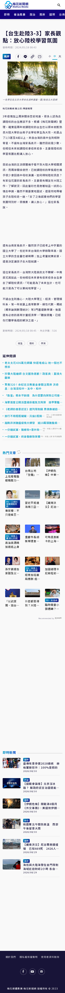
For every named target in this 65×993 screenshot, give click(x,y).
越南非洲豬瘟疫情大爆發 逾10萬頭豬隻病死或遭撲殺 (32, 423)
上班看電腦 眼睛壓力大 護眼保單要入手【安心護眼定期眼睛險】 (12, 478)
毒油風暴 (20, 14)
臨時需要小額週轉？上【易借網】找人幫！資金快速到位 (52, 607)
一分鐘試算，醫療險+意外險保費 (23, 430)
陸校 (32, 343)
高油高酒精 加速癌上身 (12, 545)
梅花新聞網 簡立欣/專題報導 (17, 108)
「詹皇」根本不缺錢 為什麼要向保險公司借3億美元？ (33, 395)
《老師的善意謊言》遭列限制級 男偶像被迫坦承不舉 (32, 409)
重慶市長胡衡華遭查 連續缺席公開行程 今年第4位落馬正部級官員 (32, 539)
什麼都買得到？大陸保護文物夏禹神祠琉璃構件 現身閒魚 (32, 603)
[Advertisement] (33, 693)
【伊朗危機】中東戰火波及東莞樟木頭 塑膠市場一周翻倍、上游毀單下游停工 (52, 473)
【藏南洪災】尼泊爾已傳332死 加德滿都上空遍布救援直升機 (52, 505)
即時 (7, 14)
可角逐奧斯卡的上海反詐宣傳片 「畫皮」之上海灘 (52, 539)
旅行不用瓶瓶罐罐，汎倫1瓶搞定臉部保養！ (25, 416)
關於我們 (11, 957)
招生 (20, 343)
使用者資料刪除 (50, 957)
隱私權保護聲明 (29, 957)
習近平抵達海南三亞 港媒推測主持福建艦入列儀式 (32, 505)
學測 (43, 343)
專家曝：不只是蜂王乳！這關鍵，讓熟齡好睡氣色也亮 (12, 513)
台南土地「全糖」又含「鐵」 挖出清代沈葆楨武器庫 (32, 473)
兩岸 (42, 14)
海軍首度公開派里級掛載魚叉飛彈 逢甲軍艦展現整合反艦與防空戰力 (33, 402)
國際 (52, 14)
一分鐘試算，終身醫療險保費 (22, 436)
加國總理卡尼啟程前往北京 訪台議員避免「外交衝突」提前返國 (52, 571)
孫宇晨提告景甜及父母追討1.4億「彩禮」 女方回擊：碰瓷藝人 (12, 571)
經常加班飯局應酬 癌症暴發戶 (32, 577)
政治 (33, 14)
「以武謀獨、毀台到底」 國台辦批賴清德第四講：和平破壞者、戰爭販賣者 (12, 603)
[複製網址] (33, 57)
